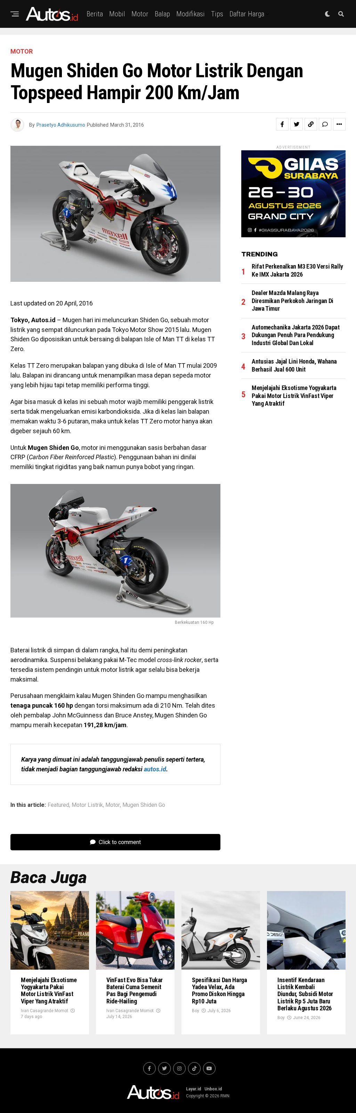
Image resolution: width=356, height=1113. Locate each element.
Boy (195, 1010)
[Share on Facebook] (282, 124)
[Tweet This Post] (296, 124)
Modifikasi (190, 14)
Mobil (117, 14)
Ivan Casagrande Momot (44, 1010)
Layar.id (193, 1089)
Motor (139, 14)
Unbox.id (213, 1089)
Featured (58, 805)
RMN (224, 1096)
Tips (217, 14)
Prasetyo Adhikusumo (61, 125)
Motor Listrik (87, 805)
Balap (162, 14)
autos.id (155, 769)
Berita (95, 14)
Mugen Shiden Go (143, 805)
